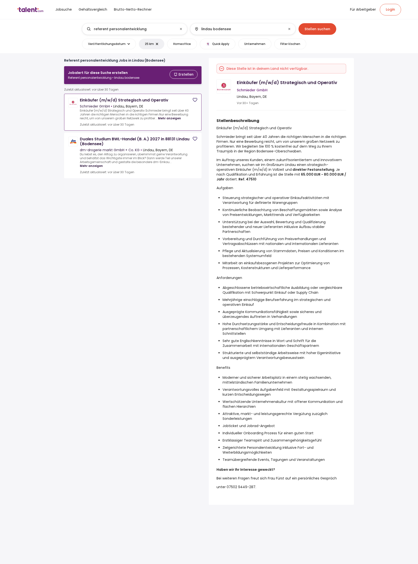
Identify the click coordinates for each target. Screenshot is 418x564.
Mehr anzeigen (169, 118)
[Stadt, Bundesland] (238, 29)
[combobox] (134, 29)
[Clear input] (181, 29)
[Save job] (195, 100)
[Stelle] (130, 29)
